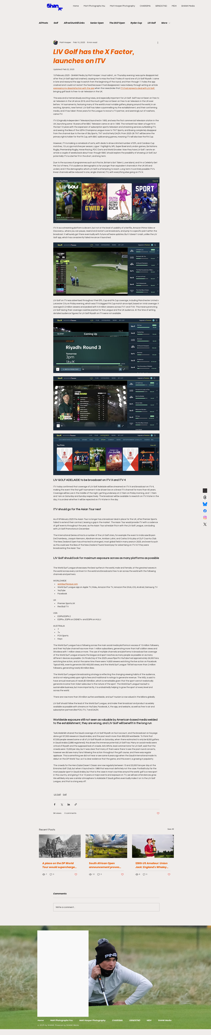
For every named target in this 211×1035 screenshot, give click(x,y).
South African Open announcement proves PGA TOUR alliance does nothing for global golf (104, 865)
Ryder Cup (136, 23)
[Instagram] (205, 517)
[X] (205, 524)
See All (171, 829)
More (164, 23)
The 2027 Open (117, 23)
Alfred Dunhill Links (74, 23)
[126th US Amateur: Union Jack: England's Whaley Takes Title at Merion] (153, 846)
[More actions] (157, 42)
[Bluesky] (205, 504)
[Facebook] (205, 511)
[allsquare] (205, 490)
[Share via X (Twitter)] (61, 804)
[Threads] (205, 497)
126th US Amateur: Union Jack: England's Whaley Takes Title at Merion (151, 865)
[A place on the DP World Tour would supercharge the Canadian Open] (60, 846)
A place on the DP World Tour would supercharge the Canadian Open (58, 865)
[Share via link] (75, 804)
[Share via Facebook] (54, 804)
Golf (56, 23)
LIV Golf (152, 23)
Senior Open (97, 23)
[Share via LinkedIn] (68, 804)
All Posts (43, 23)
